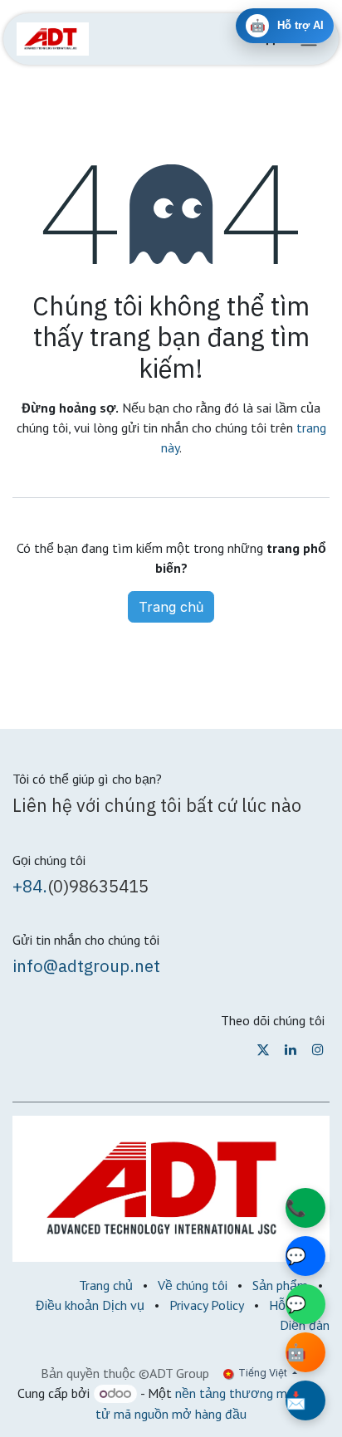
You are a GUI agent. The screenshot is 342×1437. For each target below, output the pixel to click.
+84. (29, 886)
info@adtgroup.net (86, 966)
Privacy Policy (206, 1305)
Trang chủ (171, 607)
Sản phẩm (280, 1285)
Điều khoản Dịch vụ (90, 1305)
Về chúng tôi (192, 1285)
